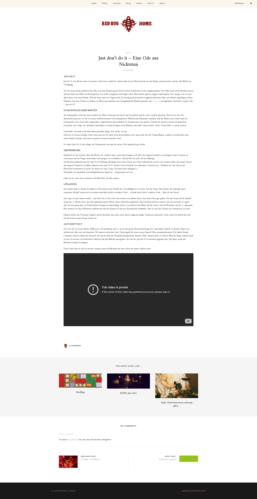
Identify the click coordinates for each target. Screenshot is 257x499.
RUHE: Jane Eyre (128, 393)
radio (139, 3)
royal (105, 3)
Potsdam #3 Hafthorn (90, 459)
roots (151, 3)
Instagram (156, 101)
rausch (117, 3)
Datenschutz (199, 491)
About (163, 3)
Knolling (80, 392)
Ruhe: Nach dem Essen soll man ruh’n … (176, 404)
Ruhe (128, 53)
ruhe (128, 3)
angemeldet (73, 440)
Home (94, 3)
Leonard (76, 346)
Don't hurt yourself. (167, 459)
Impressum (187, 491)
